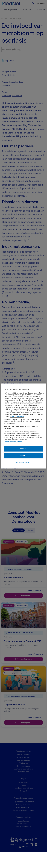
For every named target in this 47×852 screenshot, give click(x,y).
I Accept (23, 456)
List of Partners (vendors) (13, 442)
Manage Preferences (23, 462)
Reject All (23, 449)
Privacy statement (17, 416)
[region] (23, 425)
